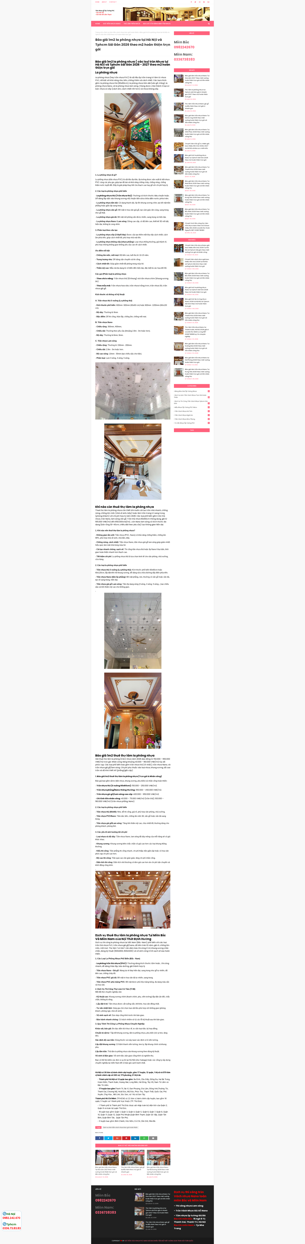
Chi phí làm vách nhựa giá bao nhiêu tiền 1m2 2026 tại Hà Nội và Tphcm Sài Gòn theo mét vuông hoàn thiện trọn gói (197, 262)
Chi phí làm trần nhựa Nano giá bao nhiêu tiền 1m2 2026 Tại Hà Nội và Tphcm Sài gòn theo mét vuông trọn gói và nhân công (197, 248)
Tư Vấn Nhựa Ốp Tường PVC (192, 423)
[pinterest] (204, 2)
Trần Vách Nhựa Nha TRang (192, 419)
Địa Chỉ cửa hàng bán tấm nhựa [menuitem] (156, 23)
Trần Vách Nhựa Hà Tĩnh (192, 411)
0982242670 (184, 47)
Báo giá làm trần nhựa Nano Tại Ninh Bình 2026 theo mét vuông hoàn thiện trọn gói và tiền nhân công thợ (197, 184)
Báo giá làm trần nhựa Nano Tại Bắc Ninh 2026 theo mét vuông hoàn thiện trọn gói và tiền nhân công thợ (197, 212)
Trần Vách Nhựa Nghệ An (192, 415)
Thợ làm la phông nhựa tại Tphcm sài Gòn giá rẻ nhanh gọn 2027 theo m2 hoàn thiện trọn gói (196, 93)
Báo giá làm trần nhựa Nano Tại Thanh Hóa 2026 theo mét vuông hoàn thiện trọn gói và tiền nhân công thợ (197, 170)
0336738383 (184, 59)
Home (97, 2)
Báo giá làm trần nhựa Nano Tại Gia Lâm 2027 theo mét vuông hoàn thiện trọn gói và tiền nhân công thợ (106, 1170)
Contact (113, 2)
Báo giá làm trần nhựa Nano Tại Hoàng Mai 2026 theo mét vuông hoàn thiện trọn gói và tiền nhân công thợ (197, 347)
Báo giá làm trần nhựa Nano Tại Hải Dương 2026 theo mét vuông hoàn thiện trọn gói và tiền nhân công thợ (158, 1170)
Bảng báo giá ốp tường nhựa (192, 391)
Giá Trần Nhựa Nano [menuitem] (112, 23)
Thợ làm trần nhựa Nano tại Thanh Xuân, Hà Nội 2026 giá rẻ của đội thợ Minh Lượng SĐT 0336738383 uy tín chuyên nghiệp (197, 332)
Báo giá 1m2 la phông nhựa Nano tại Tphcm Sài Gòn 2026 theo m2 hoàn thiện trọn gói (196, 157)
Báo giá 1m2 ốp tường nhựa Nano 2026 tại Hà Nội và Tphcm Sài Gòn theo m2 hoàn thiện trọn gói (197, 302)
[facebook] (191, 2)
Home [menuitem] (97, 23)
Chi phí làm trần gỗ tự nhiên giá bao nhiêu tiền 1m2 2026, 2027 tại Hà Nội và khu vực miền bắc (197, 145)
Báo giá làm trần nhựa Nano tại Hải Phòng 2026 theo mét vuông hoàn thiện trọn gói (197, 360)
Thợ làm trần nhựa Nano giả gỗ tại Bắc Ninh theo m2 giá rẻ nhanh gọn (132, 1169)
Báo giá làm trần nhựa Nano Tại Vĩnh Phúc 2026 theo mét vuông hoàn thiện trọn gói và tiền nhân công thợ (197, 133)
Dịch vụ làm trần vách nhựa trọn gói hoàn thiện (121, 32)
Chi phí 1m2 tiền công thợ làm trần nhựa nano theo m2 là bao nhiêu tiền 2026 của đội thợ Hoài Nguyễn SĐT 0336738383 (197, 226)
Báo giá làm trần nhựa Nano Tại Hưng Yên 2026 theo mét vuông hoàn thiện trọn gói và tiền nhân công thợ (197, 198)
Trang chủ (99, 32)
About (104, 2)
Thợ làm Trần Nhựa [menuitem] (132, 23)
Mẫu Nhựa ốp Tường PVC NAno (192, 407)
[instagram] (199, 2)
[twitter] (195, 2)
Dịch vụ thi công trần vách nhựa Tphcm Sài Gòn (191, 402)
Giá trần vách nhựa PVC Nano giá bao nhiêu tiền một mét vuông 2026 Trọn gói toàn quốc (159, 1241)
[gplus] (208, 2)
